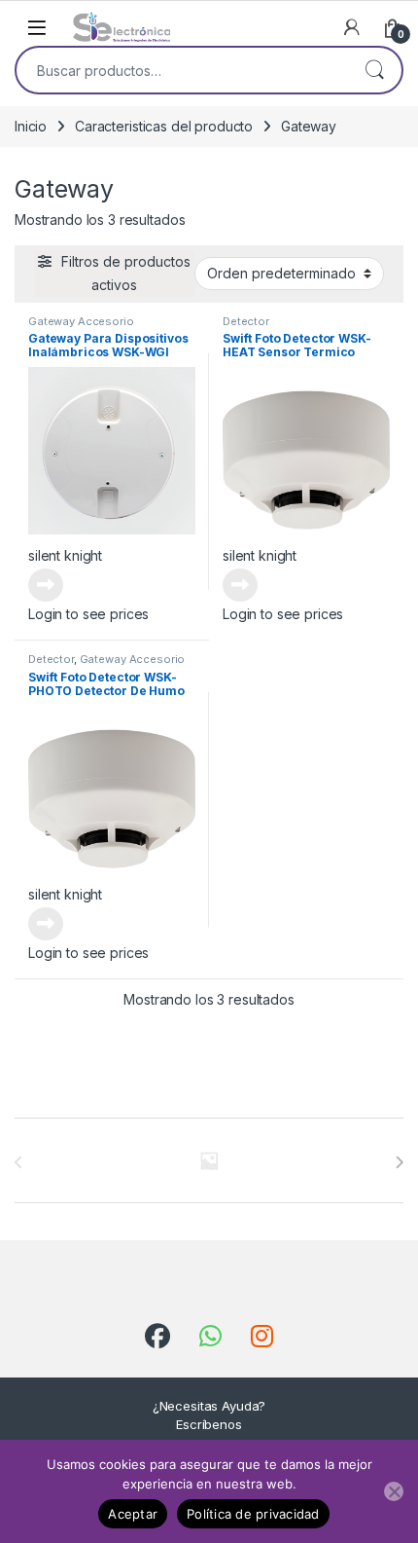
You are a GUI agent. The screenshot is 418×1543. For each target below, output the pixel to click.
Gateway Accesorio (81, 321)
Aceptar (132, 1514)
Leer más (45, 585)
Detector (246, 321)
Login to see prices (88, 614)
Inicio (31, 126)
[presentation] (399, 1162)
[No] (393, 1491)
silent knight (65, 555)
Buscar (374, 70)
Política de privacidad (253, 1514)
